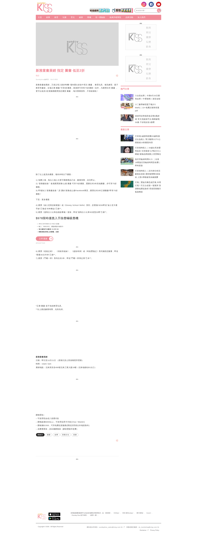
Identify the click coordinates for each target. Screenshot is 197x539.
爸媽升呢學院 (115, 17)
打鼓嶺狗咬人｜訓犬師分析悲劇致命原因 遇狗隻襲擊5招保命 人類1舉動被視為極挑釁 (147, 174)
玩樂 (64, 17)
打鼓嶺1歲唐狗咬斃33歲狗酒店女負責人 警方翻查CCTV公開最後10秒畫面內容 (148, 139)
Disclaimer (143, 530)
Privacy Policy (154, 530)
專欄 (89, 17)
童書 (75, 435)
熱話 (37, 75)
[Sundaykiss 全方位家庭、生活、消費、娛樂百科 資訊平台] (54, 7)
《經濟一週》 (93, 515)
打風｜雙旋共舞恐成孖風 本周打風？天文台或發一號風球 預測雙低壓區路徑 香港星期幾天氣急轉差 (148, 187)
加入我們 (141, 17)
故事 (56, 435)
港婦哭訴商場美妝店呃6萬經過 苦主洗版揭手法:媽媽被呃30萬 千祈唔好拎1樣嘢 (147, 119)
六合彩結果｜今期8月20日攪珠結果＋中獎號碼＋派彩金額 (147, 97)
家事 (48, 17)
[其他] (117, 76)
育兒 (73, 17)
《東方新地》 (139, 513)
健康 (81, 17)
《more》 (148, 513)
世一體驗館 (100, 17)
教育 (56, 17)
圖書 (48, 435)
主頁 (40, 17)
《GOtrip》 (116, 513)
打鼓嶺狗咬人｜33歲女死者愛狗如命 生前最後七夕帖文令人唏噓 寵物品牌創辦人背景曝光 (148, 151)
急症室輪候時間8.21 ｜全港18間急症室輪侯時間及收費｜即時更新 (148, 162)
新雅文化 (65, 435)
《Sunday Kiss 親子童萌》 (79, 515)
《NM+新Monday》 (127, 513)
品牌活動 (129, 17)
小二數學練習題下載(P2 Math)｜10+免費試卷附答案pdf (147, 107)
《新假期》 (107, 513)
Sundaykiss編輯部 (42, 79)
